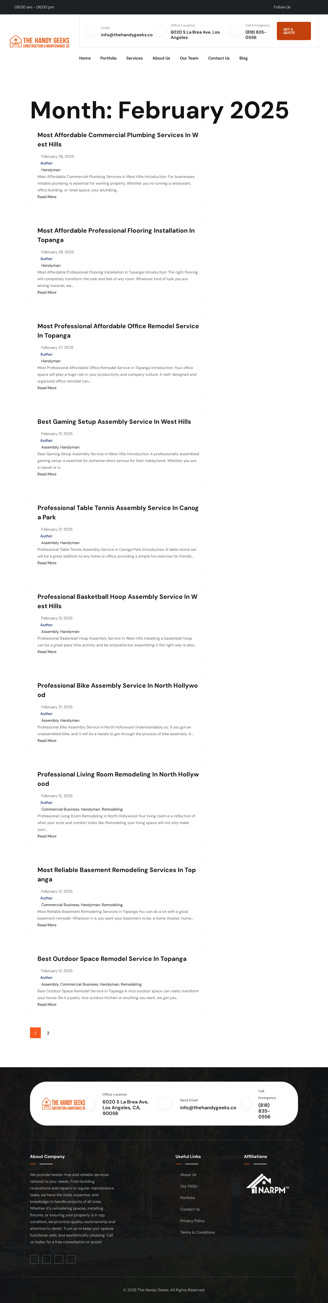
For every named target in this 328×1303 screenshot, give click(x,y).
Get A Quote (289, 31)
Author (46, 163)
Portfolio (108, 58)
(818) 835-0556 (255, 34)
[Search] (308, 58)
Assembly (50, 447)
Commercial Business (60, 809)
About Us (161, 58)
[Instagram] (317, 7)
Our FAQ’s (188, 1186)
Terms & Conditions (197, 1232)
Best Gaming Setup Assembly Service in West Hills (114, 422)
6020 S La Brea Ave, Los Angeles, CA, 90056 (126, 1107)
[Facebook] (296, 7)
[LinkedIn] (310, 7)
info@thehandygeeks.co (127, 35)
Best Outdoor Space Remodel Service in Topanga (112, 959)
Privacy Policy (192, 1220)
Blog (243, 58)
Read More (46, 196)
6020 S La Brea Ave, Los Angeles (195, 34)
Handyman (51, 169)
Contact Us (219, 58)
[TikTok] (303, 7)
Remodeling (112, 809)
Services (134, 58)
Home (85, 58)
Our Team (189, 58)
